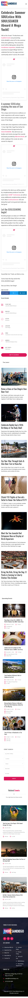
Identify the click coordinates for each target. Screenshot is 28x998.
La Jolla (8, 683)
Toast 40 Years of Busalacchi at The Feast (13, 733)
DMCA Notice (21, 961)
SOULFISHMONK (6, 132)
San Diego (7, 327)
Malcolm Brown (20, 136)
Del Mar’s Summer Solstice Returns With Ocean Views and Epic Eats (13, 896)
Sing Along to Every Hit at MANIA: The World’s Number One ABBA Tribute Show (13, 621)
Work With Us (7, 955)
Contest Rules (19, 948)
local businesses (13, 199)
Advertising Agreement (19, 964)
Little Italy (8, 740)
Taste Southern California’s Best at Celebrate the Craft (12, 676)
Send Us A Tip (7, 950)
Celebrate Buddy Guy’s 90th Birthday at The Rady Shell (12, 426)
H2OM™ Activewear (14, 195)
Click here (7, 349)
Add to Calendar (14, 354)
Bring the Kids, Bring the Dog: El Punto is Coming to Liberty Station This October (14, 574)
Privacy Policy (18, 952)
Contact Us (7, 958)
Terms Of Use (19, 957)
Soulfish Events (6, 38)
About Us (6, 952)
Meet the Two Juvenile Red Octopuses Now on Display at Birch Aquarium (12, 536)
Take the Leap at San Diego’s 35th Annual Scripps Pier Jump (13, 824)
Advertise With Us (8, 947)
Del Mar (13, 908)
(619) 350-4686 (9, 981)
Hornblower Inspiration (8, 47)
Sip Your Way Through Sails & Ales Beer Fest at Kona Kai (12, 462)
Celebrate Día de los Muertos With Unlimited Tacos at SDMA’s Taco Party (13, 648)
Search (14, 778)
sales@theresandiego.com (11, 978)
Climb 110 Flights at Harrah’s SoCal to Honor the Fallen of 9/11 (14, 499)
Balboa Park (8, 655)
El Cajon (8, 628)
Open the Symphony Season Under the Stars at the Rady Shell (14, 860)
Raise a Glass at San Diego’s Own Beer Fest (14, 390)
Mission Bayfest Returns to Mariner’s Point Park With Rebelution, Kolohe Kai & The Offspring (13, 705)
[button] (14, 758)
